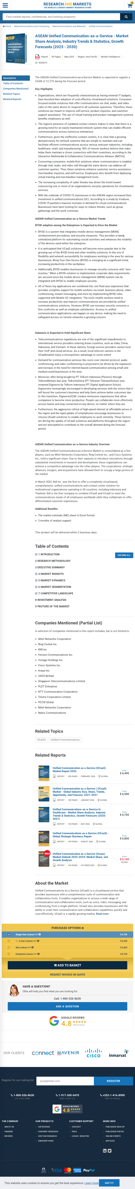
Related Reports (12, 99)
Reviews (8, 1136)
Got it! (109, 1183)
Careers (8, 1131)
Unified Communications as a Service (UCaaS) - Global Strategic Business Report (81, 835)
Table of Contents (13, 83)
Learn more (92, 1183)
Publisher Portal (115, 1131)
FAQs (74, 1131)
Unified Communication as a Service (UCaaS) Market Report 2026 (79, 769)
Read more (102, 913)
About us (9, 1127)
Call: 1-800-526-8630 (67, 998)
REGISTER (113, 1081)
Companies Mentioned (15, 88)
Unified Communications (65, 739)
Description (9, 78)
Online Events (113, 1136)
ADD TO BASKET (67, 965)
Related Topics (11, 93)
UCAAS (41, 739)
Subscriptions (46, 1141)
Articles (110, 1141)
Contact (76, 1127)
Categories (44, 1127)
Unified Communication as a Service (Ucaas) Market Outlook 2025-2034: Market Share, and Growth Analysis (80, 857)
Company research (48, 1131)
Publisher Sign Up (115, 1127)
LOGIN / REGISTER (80, 1136)
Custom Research (47, 1136)
